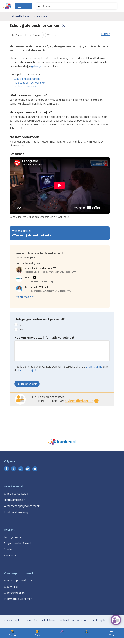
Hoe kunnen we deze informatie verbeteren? (44, 337)
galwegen (37, 66)
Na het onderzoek (25, 86)
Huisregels (98, 620)
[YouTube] (34, 468)
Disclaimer (48, 620)
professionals (94, 366)
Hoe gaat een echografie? (29, 82)
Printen (19, 35)
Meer (111, 635)
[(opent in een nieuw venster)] (6, 468)
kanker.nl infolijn (28, 370)
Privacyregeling (13, 620)
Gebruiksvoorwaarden (73, 620)
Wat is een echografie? (27, 78)
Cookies (32, 620)
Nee (21, 329)
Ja (20, 324)
